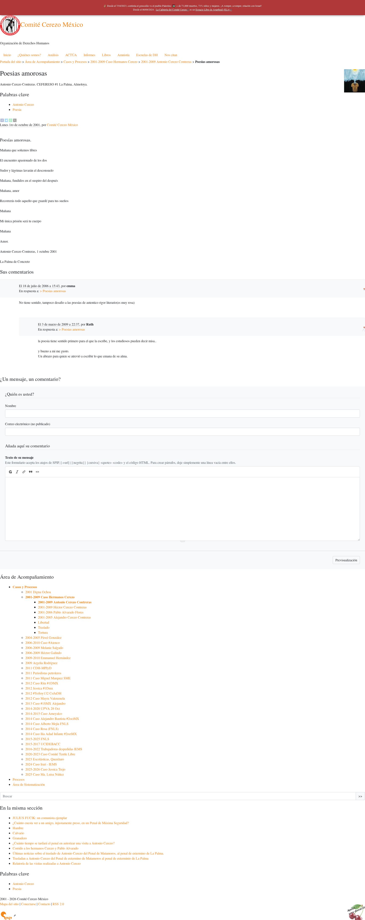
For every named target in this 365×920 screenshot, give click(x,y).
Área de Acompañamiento (42, 61)
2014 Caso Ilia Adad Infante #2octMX (51, 733)
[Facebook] (2, 119)
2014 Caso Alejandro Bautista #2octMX (52, 718)
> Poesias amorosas (53, 291)
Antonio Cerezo (23, 104)
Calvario (18, 833)
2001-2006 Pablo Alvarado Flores (60, 612)
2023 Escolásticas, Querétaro (44, 759)
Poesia (17, 109)
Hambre (18, 828)
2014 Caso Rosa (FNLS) (42, 728)
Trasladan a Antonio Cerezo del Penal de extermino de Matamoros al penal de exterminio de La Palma (80, 858)
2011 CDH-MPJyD (38, 668)
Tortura (43, 632)
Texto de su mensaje (19, 457)
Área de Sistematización (29, 784)
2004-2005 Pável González (43, 637)
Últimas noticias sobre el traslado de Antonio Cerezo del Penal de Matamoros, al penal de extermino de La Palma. (88, 853)
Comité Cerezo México (51, 24)
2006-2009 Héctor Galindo (43, 652)
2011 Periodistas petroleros (43, 673)
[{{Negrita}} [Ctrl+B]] (10, 472)
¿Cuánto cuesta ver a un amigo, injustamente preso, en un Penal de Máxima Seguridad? (71, 823)
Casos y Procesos (75, 61)
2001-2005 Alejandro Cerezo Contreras (64, 617)
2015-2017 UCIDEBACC (42, 744)
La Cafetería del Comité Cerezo (171, 9)
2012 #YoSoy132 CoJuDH (43, 693)
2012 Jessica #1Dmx (39, 688)
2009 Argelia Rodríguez (41, 663)
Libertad (43, 622)
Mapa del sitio (9, 904)
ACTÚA (71, 55)
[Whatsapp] (10, 119)
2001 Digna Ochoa (38, 592)
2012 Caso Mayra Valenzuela (45, 698)
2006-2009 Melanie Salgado (44, 647)
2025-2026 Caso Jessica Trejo (45, 769)
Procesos (19, 779)
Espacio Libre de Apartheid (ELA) (213, 9)
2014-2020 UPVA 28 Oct (42, 708)
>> (360, 796)
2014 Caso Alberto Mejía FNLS (46, 723)
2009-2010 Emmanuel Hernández (48, 657)
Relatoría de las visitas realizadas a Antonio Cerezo (47, 863)
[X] (14, 119)
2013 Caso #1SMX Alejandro (45, 703)
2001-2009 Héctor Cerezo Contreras (62, 607)
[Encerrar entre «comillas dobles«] (37, 472)
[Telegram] (6, 119)
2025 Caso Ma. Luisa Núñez (44, 774)
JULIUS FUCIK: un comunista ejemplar (40, 818)
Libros (106, 55)
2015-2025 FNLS (37, 739)
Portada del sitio (10, 61)
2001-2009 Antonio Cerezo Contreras (166, 61)
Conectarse (28, 904)
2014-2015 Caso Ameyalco (43, 713)
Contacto (44, 904)
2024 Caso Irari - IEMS (41, 764)
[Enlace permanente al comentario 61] (364, 288)
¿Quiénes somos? (29, 55)
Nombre (10, 405)
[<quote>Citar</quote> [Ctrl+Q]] (30, 472)
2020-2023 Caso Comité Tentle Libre (50, 754)
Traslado (43, 627)
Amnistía (123, 55)
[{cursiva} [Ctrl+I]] (17, 472)
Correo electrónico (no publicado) (27, 424)
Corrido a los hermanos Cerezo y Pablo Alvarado (45, 848)
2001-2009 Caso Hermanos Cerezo (114, 61)
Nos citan (171, 55)
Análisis (53, 55)
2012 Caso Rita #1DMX (41, 683)
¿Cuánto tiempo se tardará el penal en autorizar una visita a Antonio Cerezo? (63, 843)
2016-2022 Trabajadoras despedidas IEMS (53, 749)
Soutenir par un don (354, 909)
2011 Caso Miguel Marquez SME (48, 678)
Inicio (7, 55)
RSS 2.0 (58, 904)
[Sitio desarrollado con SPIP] (8, 915)
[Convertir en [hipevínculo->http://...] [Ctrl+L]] (23, 472)
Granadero (20, 838)
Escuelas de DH (147, 55)
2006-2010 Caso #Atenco (42, 642)
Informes (89, 55)
